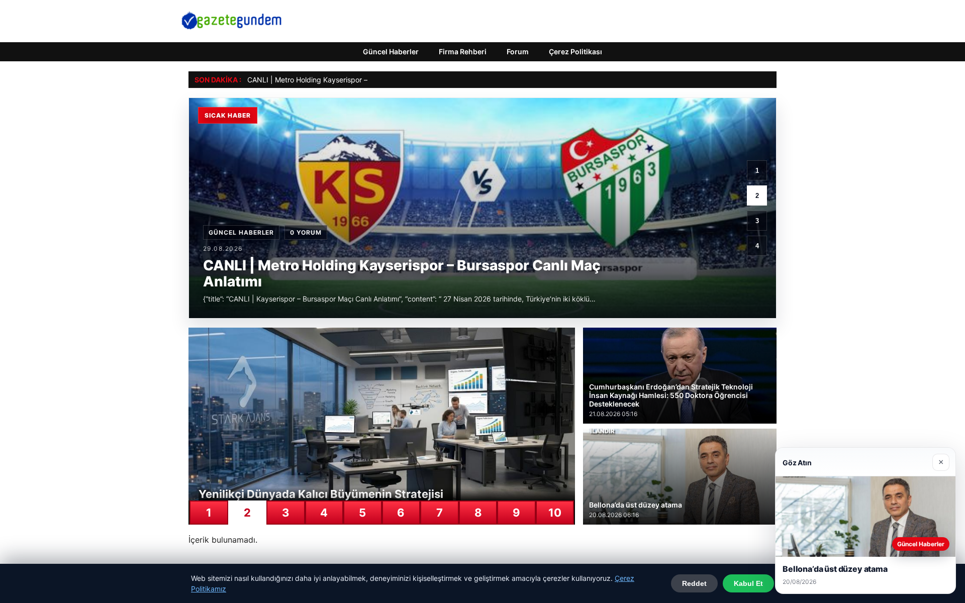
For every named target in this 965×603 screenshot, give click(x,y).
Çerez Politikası (575, 51)
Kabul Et (748, 583)
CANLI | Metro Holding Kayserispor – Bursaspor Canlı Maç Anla (350, 79)
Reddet (694, 583)
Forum (518, 51)
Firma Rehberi (463, 51)
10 (554, 512)
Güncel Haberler (391, 51)
